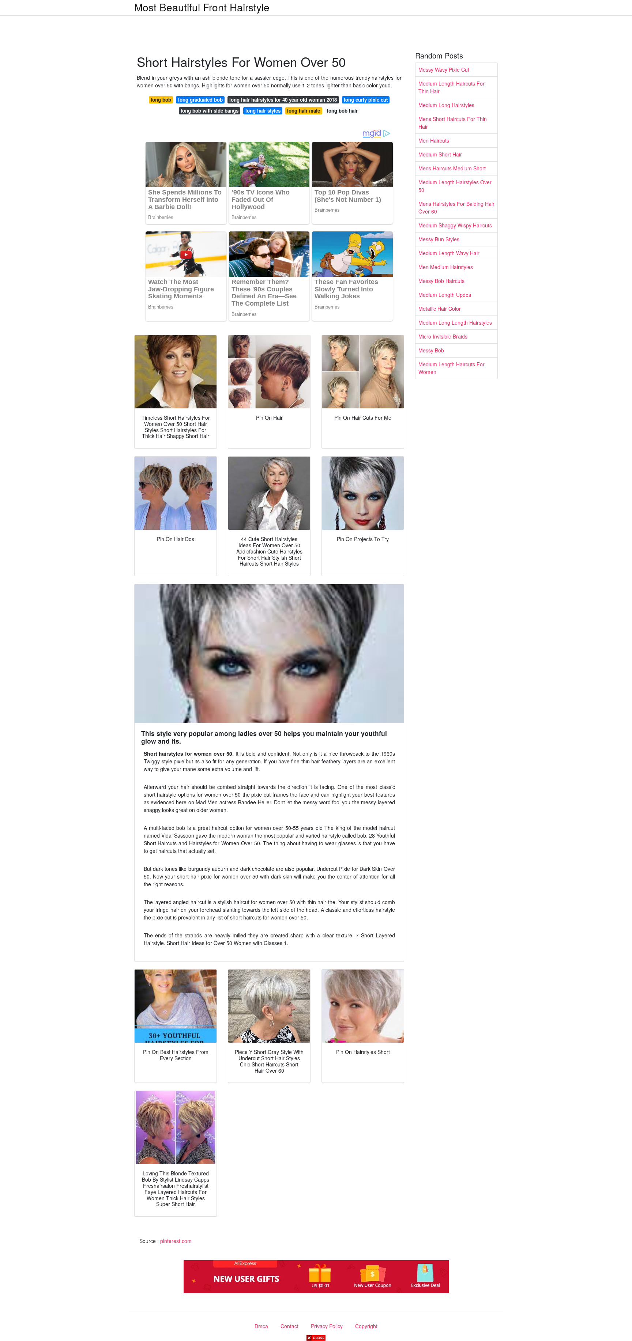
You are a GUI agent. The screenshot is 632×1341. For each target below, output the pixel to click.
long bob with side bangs (209, 110)
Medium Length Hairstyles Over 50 (455, 185)
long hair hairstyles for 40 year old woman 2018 (283, 99)
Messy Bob (431, 350)
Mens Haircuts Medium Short (452, 168)
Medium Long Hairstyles (446, 105)
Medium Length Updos (444, 294)
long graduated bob (200, 99)
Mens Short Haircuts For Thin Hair (452, 122)
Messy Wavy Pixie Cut (443, 69)
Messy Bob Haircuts (441, 280)
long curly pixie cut (366, 99)
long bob (161, 99)
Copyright (366, 1326)
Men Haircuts (433, 140)
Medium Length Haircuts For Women (451, 367)
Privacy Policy (327, 1326)
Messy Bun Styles (438, 239)
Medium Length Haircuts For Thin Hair (451, 87)
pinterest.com (176, 1240)
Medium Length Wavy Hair (448, 253)
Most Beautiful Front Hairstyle (202, 7)
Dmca (261, 1326)
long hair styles (263, 110)
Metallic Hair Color (439, 308)
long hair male (303, 110)
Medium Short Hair (440, 154)
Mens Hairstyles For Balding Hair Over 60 (456, 207)
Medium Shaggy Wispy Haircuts (455, 225)
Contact (289, 1326)
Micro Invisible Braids (442, 336)
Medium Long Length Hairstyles (455, 322)
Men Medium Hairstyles (445, 267)
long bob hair (342, 110)
